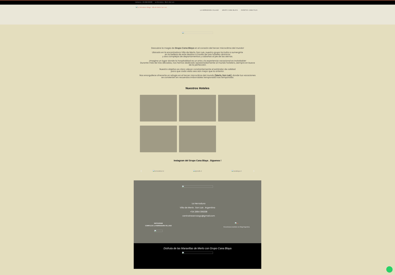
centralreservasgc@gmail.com (198, 215)
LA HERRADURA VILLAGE (209, 10)
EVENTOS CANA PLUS (249, 10)
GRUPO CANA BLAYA (230, 10)
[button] (141, 171)
